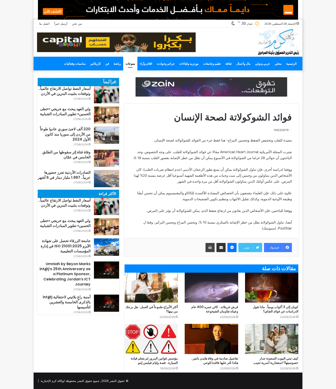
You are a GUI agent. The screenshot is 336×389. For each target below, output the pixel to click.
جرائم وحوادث (166, 63)
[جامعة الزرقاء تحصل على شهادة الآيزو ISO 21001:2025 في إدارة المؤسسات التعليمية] (106, 247)
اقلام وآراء (146, 63)
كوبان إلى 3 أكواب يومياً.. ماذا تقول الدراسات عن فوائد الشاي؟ (275, 309)
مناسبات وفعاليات (75, 63)
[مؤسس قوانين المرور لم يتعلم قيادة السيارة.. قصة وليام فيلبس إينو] (151, 339)
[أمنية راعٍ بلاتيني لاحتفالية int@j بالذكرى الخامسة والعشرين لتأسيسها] (106, 303)
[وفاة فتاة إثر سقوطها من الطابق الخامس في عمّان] (106, 158)
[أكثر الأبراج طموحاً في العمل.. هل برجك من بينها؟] (151, 288)
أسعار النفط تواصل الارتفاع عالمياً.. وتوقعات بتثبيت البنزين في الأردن (64, 91)
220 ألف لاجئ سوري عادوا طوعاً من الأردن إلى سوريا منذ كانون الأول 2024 (65, 134)
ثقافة (228, 63)
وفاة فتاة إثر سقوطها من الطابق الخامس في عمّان (66, 154)
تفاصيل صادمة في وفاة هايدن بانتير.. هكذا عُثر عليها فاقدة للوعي (214, 360)
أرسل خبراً (60, 23)
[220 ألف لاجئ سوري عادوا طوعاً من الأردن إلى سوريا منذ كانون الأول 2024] (106, 135)
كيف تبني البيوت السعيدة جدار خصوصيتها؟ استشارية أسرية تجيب (275, 360)
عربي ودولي (262, 63)
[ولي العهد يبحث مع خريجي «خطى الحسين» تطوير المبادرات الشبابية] (106, 115)
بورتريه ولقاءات (189, 63)
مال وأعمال (243, 63)
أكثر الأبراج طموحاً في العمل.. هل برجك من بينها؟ (151, 309)
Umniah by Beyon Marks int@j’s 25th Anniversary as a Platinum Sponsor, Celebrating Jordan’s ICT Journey (65, 274)
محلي (278, 63)
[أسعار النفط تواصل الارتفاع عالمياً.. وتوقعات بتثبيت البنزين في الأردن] (106, 94)
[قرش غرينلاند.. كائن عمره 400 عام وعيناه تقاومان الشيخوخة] (211, 288)
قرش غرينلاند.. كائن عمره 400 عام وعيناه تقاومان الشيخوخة (214, 309)
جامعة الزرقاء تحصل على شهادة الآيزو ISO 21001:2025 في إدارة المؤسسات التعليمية (66, 246)
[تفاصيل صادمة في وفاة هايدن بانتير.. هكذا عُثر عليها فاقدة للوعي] (211, 339)
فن (107, 63)
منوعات (130, 63)
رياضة (117, 63)
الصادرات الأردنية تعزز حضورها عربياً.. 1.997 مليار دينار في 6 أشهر (64, 175)
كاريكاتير (95, 63)
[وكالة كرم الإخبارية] (278, 41)
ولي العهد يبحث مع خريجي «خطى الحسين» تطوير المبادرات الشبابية (65, 111)
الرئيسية (291, 63)
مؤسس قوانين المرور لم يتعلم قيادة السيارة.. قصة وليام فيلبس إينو (154, 360)
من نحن (77, 23)
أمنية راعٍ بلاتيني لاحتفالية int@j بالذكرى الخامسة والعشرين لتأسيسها (67, 302)
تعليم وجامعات (212, 63)
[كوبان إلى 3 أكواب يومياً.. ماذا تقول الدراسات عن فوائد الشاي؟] (271, 288)
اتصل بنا (44, 23)
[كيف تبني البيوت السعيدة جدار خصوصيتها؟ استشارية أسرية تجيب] (271, 339)
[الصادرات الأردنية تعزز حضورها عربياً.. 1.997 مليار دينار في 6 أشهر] (106, 178)
